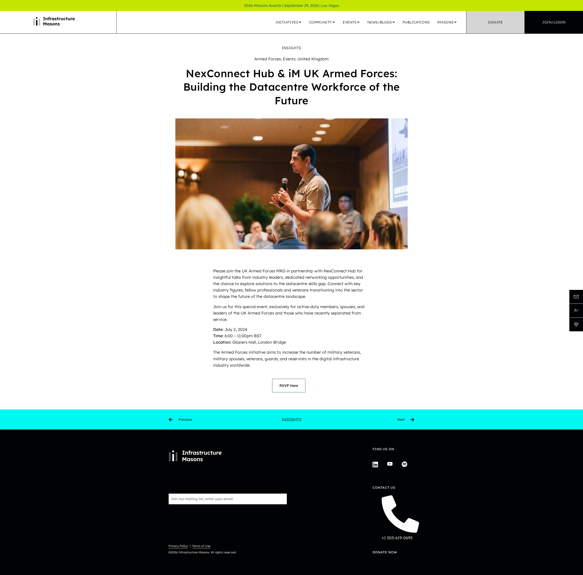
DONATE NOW (385, 552)
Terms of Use (201, 546)
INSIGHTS (291, 48)
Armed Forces (267, 58)
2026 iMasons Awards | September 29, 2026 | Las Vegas (291, 5)
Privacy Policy (178, 546)
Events (289, 58)
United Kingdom (313, 58)
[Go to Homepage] (58, 22)
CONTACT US (384, 488)
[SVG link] (576, 297)
